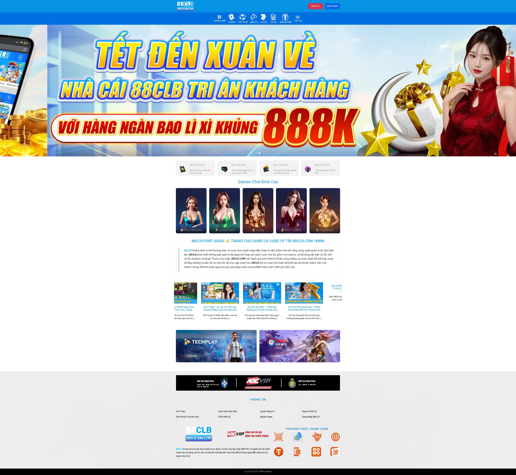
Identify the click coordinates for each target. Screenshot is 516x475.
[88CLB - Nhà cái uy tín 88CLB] (187, 6)
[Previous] (13, 90)
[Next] (502, 90)
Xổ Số (273, 22)
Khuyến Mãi (286, 22)
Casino (231, 22)
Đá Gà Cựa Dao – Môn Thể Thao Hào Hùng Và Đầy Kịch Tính (218, 308)
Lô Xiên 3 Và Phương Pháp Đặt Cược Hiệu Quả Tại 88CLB (260, 308)
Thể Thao (243, 22)
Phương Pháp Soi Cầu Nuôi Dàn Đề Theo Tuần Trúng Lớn (302, 308)
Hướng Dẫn (220, 21)
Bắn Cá (254, 22)
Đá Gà (264, 22)
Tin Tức (298, 21)
